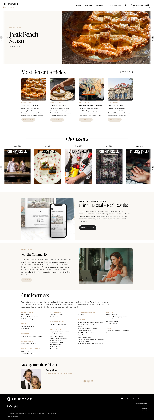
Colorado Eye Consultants (58, 324)
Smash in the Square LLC (29, 343)
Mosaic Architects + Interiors (58, 349)
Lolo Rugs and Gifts (112, 321)
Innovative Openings (56, 340)
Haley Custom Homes (56, 336)
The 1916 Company (111, 323)
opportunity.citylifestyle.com (13, 416)
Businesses (88, 5)
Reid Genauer (25, 315)
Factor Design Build (56, 334)
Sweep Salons (25, 328)
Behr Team (81, 326)
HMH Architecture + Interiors (58, 338)
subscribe (26, 280)
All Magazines (143, 408)
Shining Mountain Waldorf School (31, 336)
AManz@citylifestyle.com (54, 373)
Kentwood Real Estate (84, 337)
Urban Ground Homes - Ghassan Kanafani (90, 343)
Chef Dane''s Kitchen (56, 315)
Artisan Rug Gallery (112, 315)
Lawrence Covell (111, 319)
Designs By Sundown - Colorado (60, 332)
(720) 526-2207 (68, 373)
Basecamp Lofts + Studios (86, 324)
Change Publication (9, 7)
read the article (28, 119)
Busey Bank (25, 351)
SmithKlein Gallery (27, 319)
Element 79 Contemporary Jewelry (116, 317)
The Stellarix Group (27, 353)
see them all (126, 72)
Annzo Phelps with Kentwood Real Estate (90, 322)
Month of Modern (55, 347)
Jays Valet (81, 315)
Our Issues (99, 5)
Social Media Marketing (141, 403)
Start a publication (114, 5)
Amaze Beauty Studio (28, 326)
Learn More (143, 399)
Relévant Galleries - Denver (29, 317)
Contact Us (144, 410)
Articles (78, 5)
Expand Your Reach (87, 227)
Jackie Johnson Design (57, 342)
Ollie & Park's (54, 317)
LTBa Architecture (55, 345)
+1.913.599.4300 (42, 413)
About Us (144, 405)
